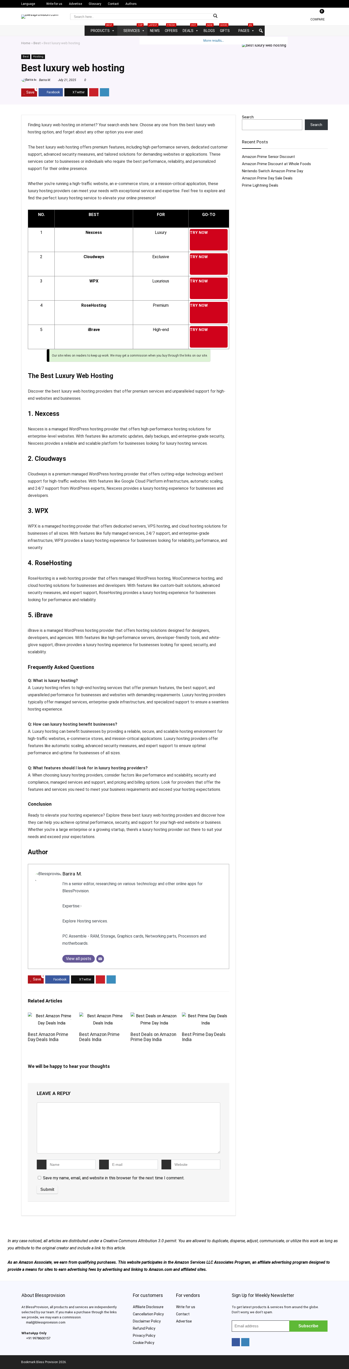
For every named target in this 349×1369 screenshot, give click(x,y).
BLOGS (209, 29)
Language (28, 4)
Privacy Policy (144, 1335)
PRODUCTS (101, 29)
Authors (131, 4)
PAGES (245, 29)
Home (25, 43)
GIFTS (225, 29)
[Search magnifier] (215, 15)
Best (37, 43)
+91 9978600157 (38, 1338)
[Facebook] (236, 1342)
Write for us (54, 4)
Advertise (75, 4)
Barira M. (44, 80)
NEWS (154, 29)
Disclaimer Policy (147, 1321)
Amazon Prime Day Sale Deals (267, 178)
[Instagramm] (245, 1342)
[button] (261, 31)
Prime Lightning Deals (260, 185)
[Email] (100, 959)
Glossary (95, 4)
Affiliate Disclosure (148, 1307)
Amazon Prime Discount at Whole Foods (276, 164)
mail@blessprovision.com (45, 1322)
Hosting (38, 56)
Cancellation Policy (148, 1314)
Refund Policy (144, 1328)
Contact (113, 4)
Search (248, 117)
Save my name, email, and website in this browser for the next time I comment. (113, 1178)
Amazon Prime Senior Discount (268, 156)
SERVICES (133, 29)
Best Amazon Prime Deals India (99, 1037)
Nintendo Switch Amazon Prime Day (272, 171)
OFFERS (171, 29)
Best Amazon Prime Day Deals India (48, 1037)
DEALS (189, 29)
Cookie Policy (143, 1343)
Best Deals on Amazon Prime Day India (153, 1037)
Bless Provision (47, 1362)
